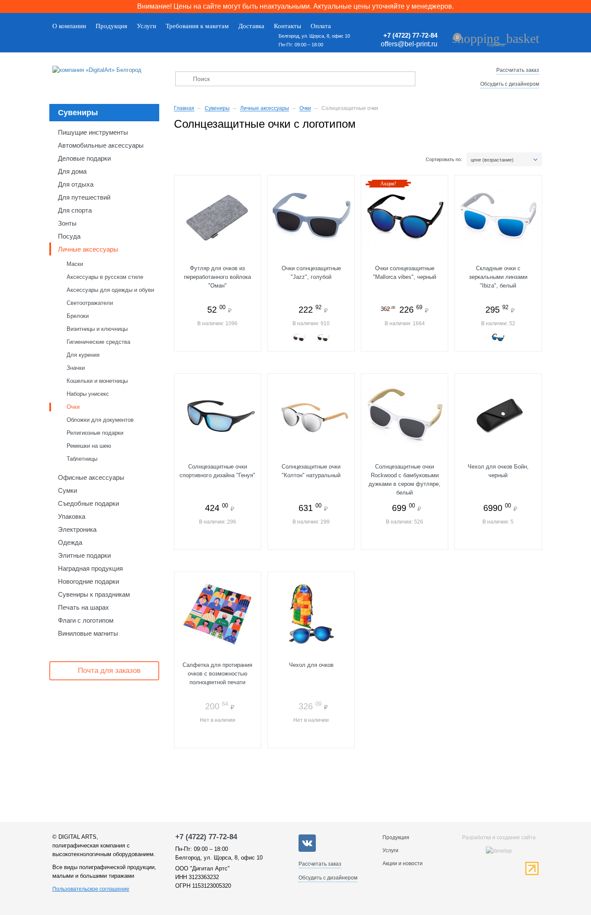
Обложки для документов (100, 420)
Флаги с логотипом (85, 620)
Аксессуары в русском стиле (105, 277)
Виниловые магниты (88, 633)
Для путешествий (84, 197)
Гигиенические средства (98, 342)
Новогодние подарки (88, 581)
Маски (75, 264)
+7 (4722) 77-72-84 (410, 35)
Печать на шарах (83, 607)
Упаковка (71, 516)
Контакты (287, 26)
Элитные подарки (84, 555)
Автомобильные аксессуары (101, 145)
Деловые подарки (84, 158)
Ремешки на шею (89, 446)
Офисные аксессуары (91, 477)
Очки (73, 407)
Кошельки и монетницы (97, 381)
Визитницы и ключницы (97, 329)
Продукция (111, 26)
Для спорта (75, 210)
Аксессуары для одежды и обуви (110, 290)
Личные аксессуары (88, 249)
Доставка (251, 26)
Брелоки (78, 316)
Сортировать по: (444, 159)
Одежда (70, 542)
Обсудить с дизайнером (509, 84)
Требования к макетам (197, 26)
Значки (76, 368)
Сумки (67, 490)
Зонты (67, 223)
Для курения (83, 355)
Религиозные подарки (95, 433)
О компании (69, 26)
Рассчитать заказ (517, 70)
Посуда (69, 236)
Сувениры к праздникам (94, 594)
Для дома (72, 171)
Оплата (321, 26)
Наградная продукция (90, 568)
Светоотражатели (90, 303)
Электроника (77, 529)
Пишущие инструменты (93, 132)
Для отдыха (75, 184)
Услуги (146, 26)
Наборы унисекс (88, 394)
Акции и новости (402, 863)
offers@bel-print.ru (409, 44)
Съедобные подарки (88, 503)
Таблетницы (82, 459)
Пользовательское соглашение (90, 889)
